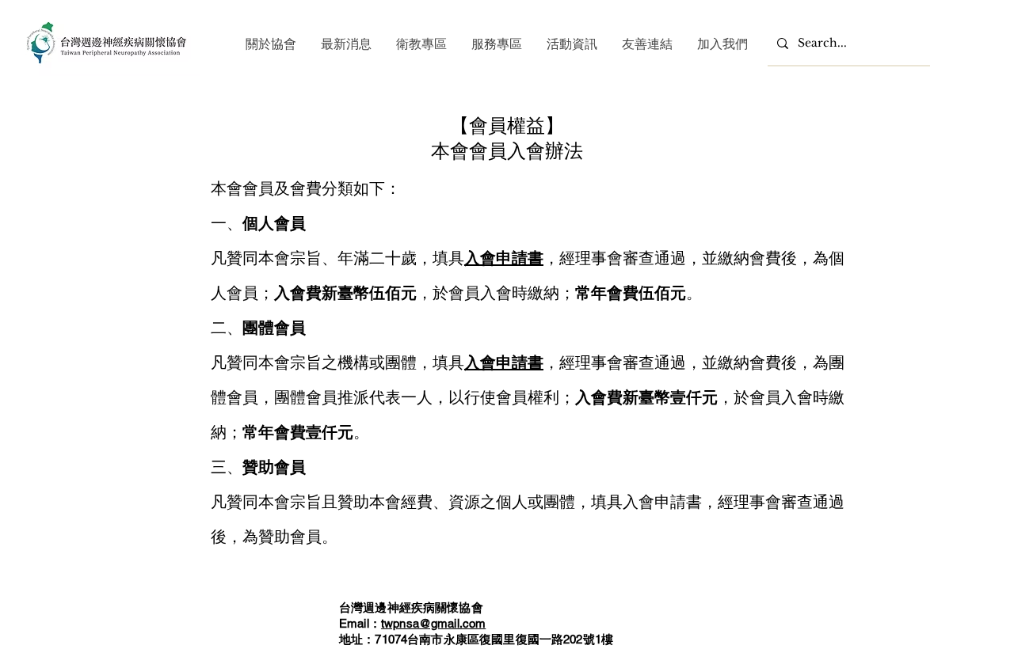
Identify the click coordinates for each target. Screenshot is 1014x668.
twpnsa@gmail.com (433, 623)
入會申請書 (503, 257)
